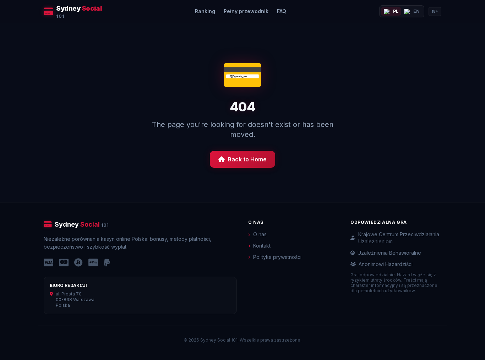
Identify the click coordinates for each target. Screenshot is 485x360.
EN (416, 11)
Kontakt (262, 246)
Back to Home (247, 159)
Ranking (205, 11)
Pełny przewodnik (246, 11)
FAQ (281, 11)
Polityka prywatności (277, 257)
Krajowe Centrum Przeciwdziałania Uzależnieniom (398, 237)
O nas (260, 234)
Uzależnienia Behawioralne (389, 253)
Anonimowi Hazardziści (386, 264)
